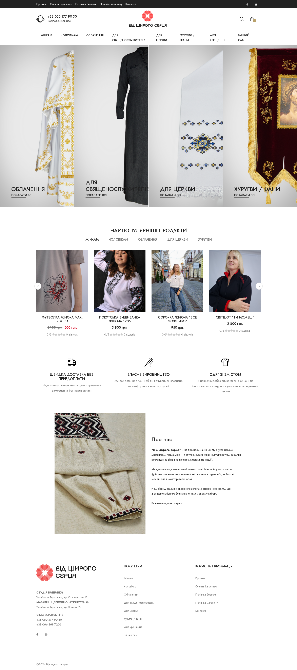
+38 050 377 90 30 (62, 16)
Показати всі (21, 195)
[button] (37, 286)
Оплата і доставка (61, 4)
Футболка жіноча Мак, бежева (62, 319)
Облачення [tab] (147, 239)
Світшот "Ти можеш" (235, 317)
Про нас (41, 4)
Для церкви (161, 37)
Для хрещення (217, 37)
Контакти (130, 4)
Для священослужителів (128, 37)
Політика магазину (111, 4)
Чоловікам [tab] (118, 239)
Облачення (95, 35)
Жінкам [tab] (92, 239)
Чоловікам (69, 35)
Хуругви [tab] (205, 239)
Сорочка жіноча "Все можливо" (177, 319)
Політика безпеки (86, 4)
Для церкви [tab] (177, 239)
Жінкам (46, 35)
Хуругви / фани (187, 37)
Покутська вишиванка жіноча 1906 (119, 319)
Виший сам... (243, 37)
